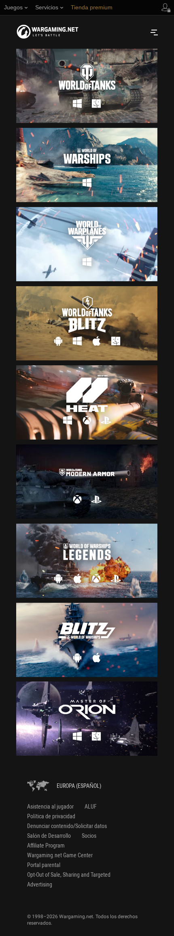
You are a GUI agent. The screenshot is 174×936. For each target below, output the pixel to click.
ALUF (91, 806)
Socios (89, 835)
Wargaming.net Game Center (60, 855)
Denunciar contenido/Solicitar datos (67, 826)
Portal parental (43, 865)
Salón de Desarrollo (49, 835)
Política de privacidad (51, 816)
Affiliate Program (46, 845)
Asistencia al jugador (50, 806)
